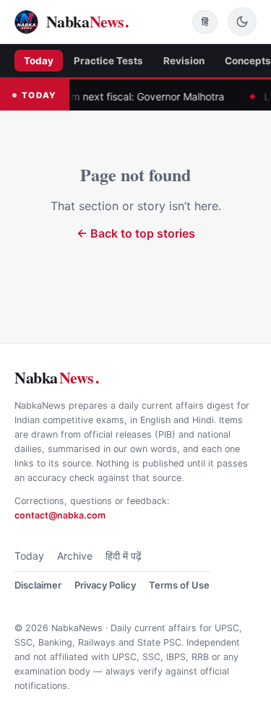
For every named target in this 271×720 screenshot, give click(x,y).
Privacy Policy (105, 585)
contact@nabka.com (60, 515)
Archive (75, 556)
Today (38, 60)
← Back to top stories (136, 233)
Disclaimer (37, 585)
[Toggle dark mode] (242, 21)
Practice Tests (108, 60)
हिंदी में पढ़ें (124, 556)
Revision (184, 60)
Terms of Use (179, 585)
